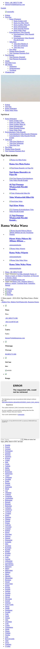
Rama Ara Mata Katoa (19, 164)
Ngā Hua (8, 17)
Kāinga (7, 15)
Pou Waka (12, 49)
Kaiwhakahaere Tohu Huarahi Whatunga (23, 134)
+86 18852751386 (11, 318)
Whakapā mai (9, 72)
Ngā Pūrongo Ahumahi (17, 57)
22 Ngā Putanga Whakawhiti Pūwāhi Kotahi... (18, 217)
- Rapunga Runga (33, 302)
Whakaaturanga (14, 68)
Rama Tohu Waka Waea (20, 264)
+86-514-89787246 (11, 322)
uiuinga (11, 245)
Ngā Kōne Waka (16, 205)
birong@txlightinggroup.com (15, 4)
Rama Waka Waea (20, 30)
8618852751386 (10, 354)
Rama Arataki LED (20, 21)
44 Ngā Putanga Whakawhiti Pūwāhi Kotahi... (18, 186)
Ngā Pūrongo (9, 55)
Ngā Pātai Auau (10, 63)
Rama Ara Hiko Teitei (21, 23)
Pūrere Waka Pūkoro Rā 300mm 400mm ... (20, 239)
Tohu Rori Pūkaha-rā (21, 44)
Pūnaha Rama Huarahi (17, 51)
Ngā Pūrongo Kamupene (17, 59)
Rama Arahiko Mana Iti (22, 25)
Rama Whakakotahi (20, 27)
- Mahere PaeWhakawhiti (18, 302)
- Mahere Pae (5, 302)
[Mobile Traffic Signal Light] (18, 260)
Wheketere (13, 66)
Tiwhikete (12, 70)
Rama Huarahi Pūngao (21, 28)
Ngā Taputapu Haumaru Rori (19, 53)
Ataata (7, 61)
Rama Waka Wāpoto (18, 252)
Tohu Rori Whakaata (21, 46)
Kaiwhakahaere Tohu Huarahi (19, 32)
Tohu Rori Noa (19, 47)
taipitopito (17, 245)
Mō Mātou (8, 64)
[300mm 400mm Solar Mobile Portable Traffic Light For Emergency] (22, 234)
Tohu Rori (12, 42)
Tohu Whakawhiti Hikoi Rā (21, 197)
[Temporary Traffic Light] (17, 248)
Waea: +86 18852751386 (13, 2)
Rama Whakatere (15, 19)
